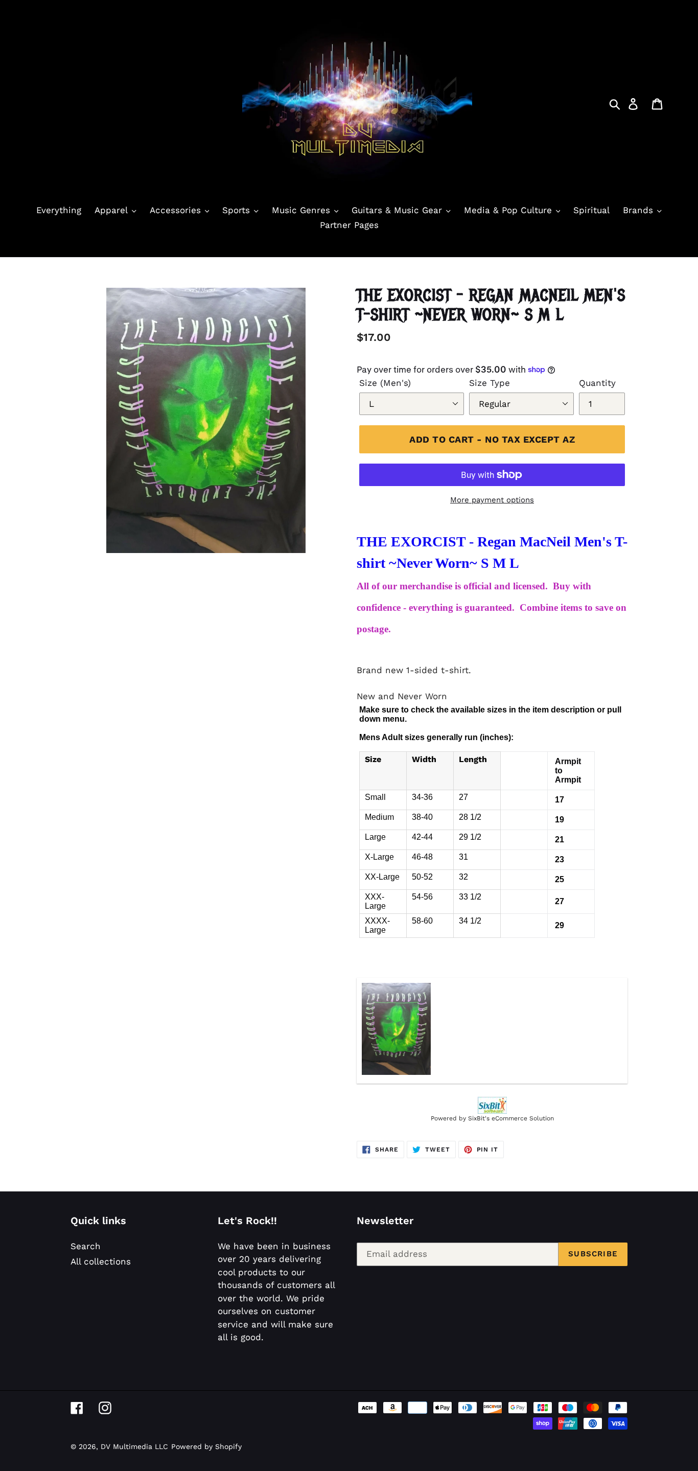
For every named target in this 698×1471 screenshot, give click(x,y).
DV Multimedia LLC (134, 1446)
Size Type (489, 383)
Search (86, 1246)
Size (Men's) (385, 383)
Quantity (597, 383)
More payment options (492, 499)
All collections (101, 1261)
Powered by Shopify (206, 1446)
